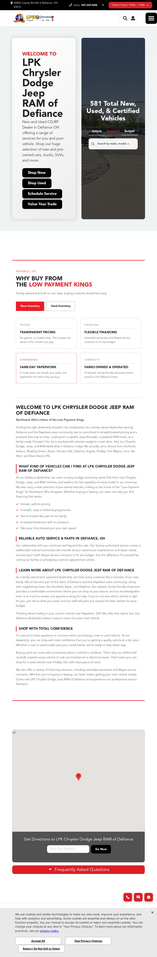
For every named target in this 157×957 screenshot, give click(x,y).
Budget (129, 131)
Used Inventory (61, 306)
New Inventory (30, 306)
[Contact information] (148, 897)
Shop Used (37, 183)
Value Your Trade (42, 204)
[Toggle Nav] (151, 18)
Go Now (101, 849)
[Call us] (127, 897)
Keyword (113, 131)
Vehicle (97, 131)
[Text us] (138, 897)
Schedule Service (42, 194)
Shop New (37, 173)
